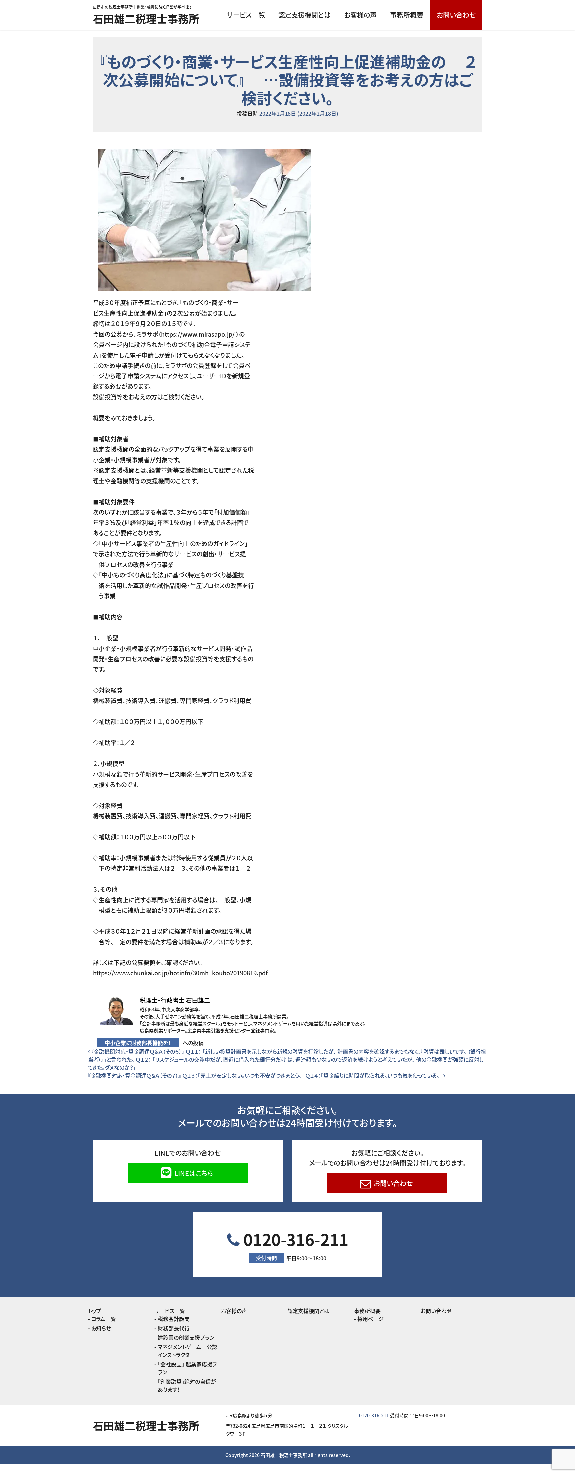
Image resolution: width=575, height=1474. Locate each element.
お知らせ (101, 1328)
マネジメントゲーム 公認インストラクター (187, 1351)
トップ (94, 1311)
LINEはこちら (193, 1173)
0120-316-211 (294, 1244)
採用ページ (370, 1319)
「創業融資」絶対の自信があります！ (187, 1385)
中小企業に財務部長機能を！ (138, 1043)
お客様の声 (360, 15)
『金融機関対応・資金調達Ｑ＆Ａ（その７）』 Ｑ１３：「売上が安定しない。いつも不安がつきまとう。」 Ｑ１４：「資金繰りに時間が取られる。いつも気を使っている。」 (265, 1075)
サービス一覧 (246, 15)
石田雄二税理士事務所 (146, 18)
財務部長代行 (174, 1328)
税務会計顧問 (174, 1319)
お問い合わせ (456, 15)
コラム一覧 (103, 1319)
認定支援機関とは (304, 15)
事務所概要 (406, 15)
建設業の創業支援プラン (186, 1337)
